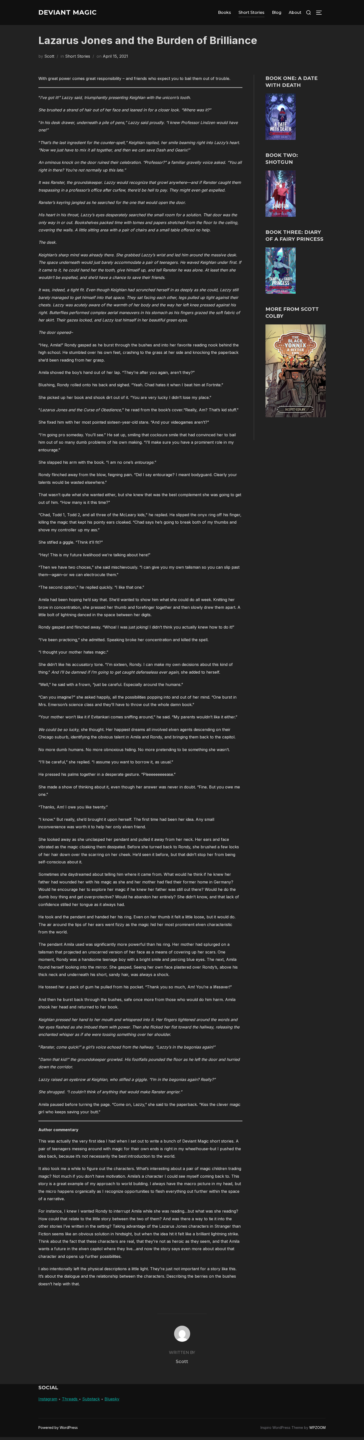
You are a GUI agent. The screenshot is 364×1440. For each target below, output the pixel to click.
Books (224, 12)
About (295, 12)
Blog (276, 12)
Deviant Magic (67, 12)
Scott (49, 56)
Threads (70, 1398)
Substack (91, 1398)
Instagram (47, 1398)
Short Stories (251, 12)
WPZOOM (317, 1427)
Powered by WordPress (58, 1427)
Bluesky (111, 1398)
